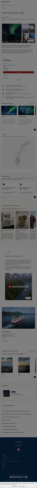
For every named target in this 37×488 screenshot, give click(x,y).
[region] (18, 485)
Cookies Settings (14, 486)
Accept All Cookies (22, 486)
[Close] (35, 483)
